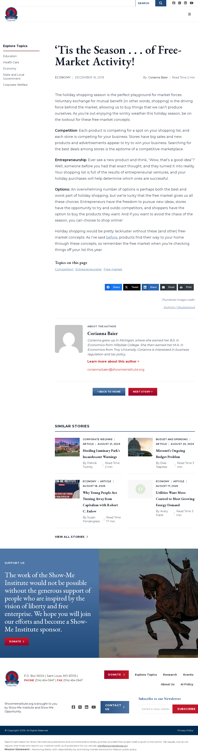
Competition (64, 269)
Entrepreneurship (88, 269)
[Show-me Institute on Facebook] (173, 3)
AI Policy (187, 684)
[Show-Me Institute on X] (179, 3)
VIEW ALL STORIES (70, 537)
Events (188, 674)
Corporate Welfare (15, 85)
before (111, 237)
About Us (167, 684)
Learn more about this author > (113, 361)
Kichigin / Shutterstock (179, 307)
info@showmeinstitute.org (112, 745)
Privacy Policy (185, 730)
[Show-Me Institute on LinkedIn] (185, 3)
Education (10, 56)
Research (170, 674)
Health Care (11, 62)
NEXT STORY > (143, 391)
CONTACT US (113, 707)
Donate (15, 641)
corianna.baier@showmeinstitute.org (115, 369)
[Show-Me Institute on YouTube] (191, 3)
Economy (9, 68)
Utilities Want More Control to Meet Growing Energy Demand (175, 498)
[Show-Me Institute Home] (11, 14)
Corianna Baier (158, 77)
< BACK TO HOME (109, 391)
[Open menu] (189, 14)
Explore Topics (146, 674)
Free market (113, 269)
